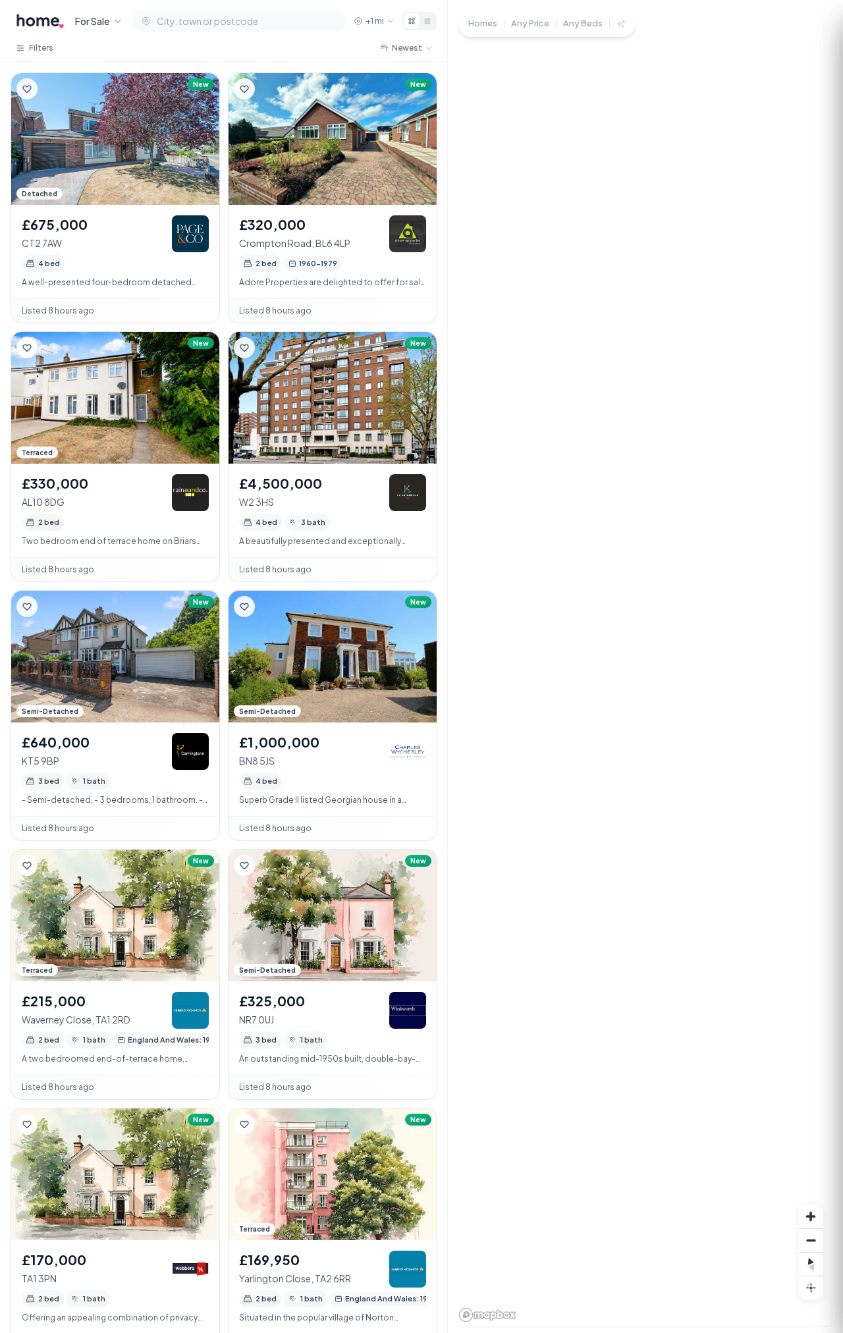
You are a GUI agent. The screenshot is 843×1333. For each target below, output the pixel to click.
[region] (645, 666)
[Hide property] (53, 88)
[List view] (427, 21)
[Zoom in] (811, 1216)
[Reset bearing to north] (811, 1264)
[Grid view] (412, 21)
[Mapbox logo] (487, 1314)
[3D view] (811, 1287)
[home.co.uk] (40, 21)
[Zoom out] (811, 1240)
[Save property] (27, 88)
